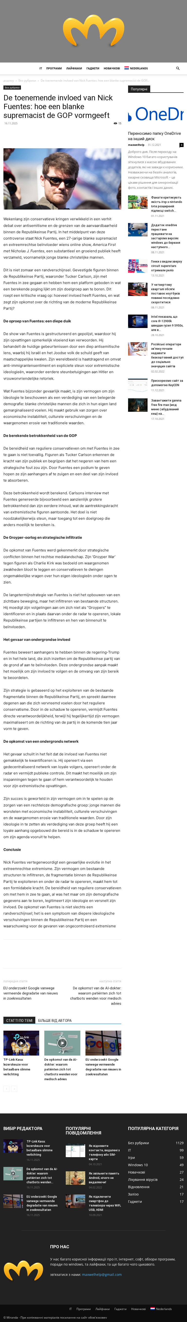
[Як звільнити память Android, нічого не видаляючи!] (75, 1178)
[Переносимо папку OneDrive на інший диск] (156, 113)
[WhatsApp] (42, 134)
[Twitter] (19, 134)
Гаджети (92, 68)
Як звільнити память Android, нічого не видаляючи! (104, 1178)
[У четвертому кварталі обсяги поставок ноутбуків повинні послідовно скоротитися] (138, 289)
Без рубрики (27, 80)
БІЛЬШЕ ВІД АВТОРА (55, 1021)
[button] (178, 68)
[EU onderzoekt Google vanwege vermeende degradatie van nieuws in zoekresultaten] (103, 1043)
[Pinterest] (31, 134)
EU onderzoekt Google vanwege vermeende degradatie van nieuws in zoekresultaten (30, 993)
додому (8, 80)
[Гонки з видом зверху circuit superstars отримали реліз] (138, 266)
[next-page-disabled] (14, 1089)
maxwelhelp (136, 145)
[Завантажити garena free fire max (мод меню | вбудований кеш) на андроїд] (138, 405)
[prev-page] (6, 1089)
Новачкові (112, 68)
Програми (54, 68)
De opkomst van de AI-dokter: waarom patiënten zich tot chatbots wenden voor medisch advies (95, 996)
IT (40, 68)
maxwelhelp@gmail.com (102, 1274)
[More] (53, 134)
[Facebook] (8, 134)
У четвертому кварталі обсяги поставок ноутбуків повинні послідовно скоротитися (165, 293)
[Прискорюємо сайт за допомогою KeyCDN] (138, 385)
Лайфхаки (74, 68)
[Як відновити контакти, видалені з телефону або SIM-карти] (75, 1150)
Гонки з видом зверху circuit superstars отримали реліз (166, 266)
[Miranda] (93, 31)
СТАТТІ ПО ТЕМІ (19, 1021)
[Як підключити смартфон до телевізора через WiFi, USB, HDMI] (75, 1201)
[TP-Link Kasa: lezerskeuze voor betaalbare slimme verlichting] (21, 1043)
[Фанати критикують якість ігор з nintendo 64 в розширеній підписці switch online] (138, 202)
